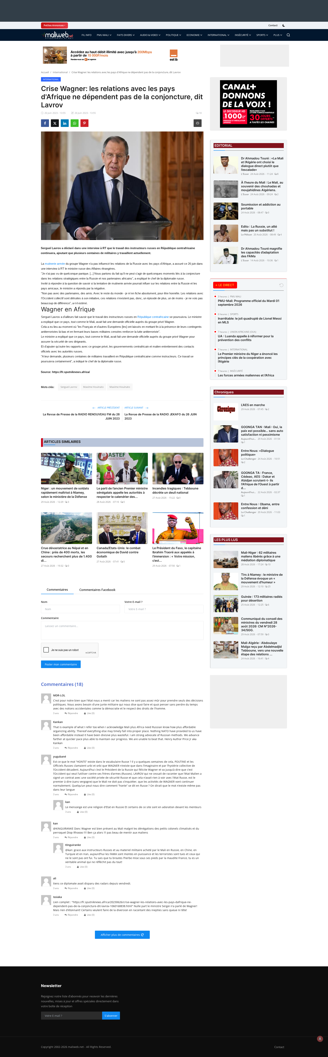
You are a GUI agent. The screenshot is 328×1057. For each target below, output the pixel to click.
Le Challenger (248, 459)
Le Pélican (246, 234)
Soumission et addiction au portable (261, 206)
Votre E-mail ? (133, 602)
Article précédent (108, 407)
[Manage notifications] (320, 1039)
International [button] (217, 35)
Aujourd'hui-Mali (248, 439)
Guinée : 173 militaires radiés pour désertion (261, 599)
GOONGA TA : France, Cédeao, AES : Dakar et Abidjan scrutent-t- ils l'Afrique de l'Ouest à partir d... (260, 480)
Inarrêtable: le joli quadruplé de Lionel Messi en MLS (249, 320)
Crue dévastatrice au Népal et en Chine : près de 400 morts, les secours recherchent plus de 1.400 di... (66, 554)
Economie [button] (193, 35)
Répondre (73, 713)
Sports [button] (260, 35)
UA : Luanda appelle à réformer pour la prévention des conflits (246, 338)
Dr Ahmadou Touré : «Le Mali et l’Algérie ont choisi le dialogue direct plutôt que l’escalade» (262, 164)
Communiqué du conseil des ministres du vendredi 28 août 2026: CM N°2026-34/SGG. (261, 624)
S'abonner (111, 1015)
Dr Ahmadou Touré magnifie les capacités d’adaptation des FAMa (261, 252)
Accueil (45, 72)
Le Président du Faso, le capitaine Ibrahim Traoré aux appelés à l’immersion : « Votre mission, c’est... (176, 554)
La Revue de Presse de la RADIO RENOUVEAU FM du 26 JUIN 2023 (81, 416)
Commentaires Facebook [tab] (97, 590)
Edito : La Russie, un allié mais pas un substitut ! (259, 228)
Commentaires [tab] (57, 589)
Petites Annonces (54, 25)
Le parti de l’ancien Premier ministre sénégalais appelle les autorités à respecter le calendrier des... (122, 492)
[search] (288, 35)
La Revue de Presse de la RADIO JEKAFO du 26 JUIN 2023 (161, 416)
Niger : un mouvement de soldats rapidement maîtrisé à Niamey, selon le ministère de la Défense (65, 492)
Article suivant (134, 407)
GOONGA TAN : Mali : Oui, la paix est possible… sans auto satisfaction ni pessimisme (262, 431)
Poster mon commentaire (61, 664)
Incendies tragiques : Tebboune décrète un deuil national (175, 490)
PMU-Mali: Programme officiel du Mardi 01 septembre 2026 (248, 302)
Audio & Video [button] (149, 35)
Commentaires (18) (62, 684)
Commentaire (50, 618)
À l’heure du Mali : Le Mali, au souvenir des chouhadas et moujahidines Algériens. (262, 186)
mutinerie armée (55, 263)
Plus (276, 35)
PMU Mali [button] (103, 35)
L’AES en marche (253, 405)
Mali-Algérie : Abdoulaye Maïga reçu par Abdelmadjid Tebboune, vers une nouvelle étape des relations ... (262, 648)
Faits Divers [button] (124, 35)
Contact (273, 25)
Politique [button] (172, 35)
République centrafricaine (153, 316)
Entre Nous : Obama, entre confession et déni (260, 506)
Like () (91, 713)
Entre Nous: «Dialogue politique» (257, 453)
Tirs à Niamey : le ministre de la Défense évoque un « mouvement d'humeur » (262, 578)
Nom (44, 602)
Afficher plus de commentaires (120, 935)
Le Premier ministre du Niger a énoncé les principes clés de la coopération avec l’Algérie (248, 357)
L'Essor (245, 174)
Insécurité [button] (241, 35)
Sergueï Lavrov (69, 387)
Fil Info (86, 35)
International (60, 72)
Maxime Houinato (93, 387)
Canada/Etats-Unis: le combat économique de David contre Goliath (118, 552)
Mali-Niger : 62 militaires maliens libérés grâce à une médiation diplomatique (260, 556)
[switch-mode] (284, 25)
